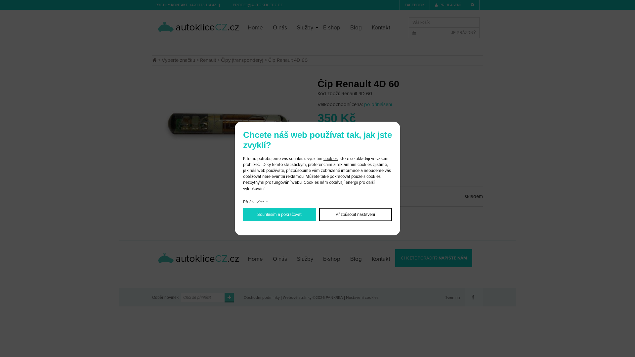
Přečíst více (253, 202)
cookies (330, 158)
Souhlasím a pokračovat (279, 214)
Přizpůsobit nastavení (355, 214)
